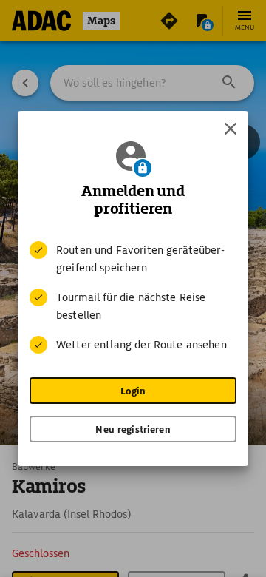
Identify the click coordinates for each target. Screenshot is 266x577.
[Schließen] (230, 128)
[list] (133, 297)
